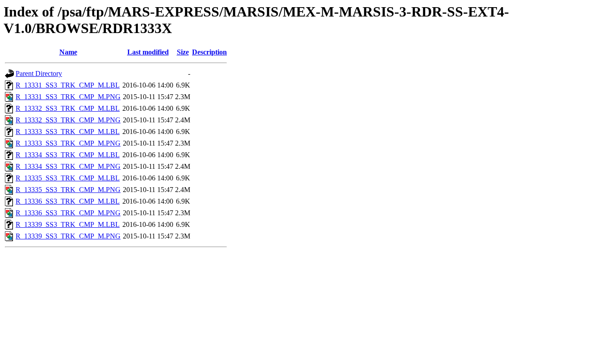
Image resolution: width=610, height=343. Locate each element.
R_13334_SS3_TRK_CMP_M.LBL (68, 155)
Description (209, 52)
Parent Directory (39, 73)
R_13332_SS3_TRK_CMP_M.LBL (68, 108)
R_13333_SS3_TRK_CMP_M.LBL (68, 131)
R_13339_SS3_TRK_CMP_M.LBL (68, 224)
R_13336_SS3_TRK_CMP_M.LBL (68, 201)
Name (68, 52)
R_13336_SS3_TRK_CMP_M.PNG (68, 213)
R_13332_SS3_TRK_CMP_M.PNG (68, 120)
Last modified (148, 52)
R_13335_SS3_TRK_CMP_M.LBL (68, 178)
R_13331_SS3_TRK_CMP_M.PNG (68, 96)
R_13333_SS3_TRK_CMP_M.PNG (68, 143)
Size (183, 52)
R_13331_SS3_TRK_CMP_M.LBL (68, 85)
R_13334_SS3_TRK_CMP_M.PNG (68, 166)
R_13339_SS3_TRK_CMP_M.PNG (68, 236)
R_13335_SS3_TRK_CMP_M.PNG (68, 189)
